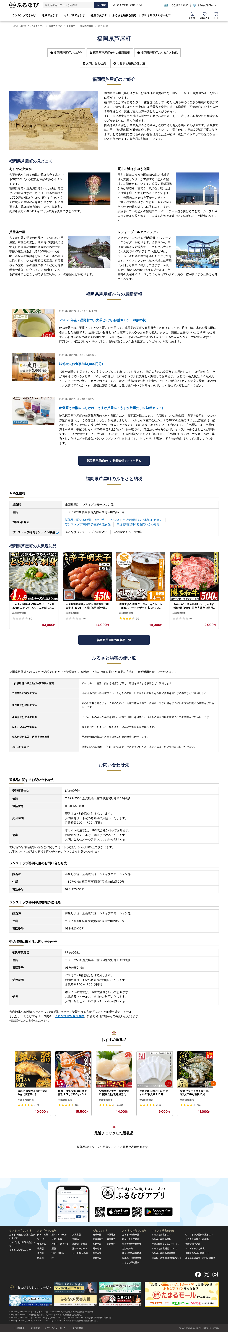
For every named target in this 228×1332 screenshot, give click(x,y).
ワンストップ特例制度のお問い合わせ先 (136, 520)
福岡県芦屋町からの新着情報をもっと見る (114, 460)
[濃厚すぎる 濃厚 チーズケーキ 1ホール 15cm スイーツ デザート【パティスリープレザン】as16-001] (140, 576)
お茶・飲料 (56, 1239)
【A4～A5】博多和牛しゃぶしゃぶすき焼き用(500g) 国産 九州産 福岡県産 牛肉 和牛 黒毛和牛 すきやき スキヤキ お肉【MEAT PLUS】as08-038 (194, 606)
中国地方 (111, 1234)
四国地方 (111, 1239)
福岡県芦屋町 (86, 26)
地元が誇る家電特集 (131, 1253)
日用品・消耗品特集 (131, 1257)
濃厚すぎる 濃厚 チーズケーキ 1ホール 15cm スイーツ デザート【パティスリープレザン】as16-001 (140, 606)
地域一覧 (97, 1234)
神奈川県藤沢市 (26, 1099)
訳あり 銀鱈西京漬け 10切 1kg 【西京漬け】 (32, 1092)
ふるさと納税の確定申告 (163, 1253)
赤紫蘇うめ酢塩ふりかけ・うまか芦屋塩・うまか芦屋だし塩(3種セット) (111, 408)
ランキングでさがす (24, 15)
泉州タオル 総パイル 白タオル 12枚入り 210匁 (153, 1092)
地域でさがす (50, 15)
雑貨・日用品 (57, 1253)
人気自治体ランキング (20, 1250)
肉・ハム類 (42, 1234)
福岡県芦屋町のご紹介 (68, 52)
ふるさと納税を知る (124, 15)
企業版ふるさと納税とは (197, 1253)
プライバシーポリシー (57, 1328)
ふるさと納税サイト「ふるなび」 (28, 26)
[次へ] (213, 1083)
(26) (199, 1105)
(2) (137, 618)
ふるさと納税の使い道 (131, 63)
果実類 (40, 1248)
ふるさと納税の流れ (161, 1239)
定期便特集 (127, 1248)
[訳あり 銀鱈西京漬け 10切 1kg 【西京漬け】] (33, 1069)
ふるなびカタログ (178, 5)
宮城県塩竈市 (65, 1099)
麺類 (53, 1248)
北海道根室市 (106, 1099)
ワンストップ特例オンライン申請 (33, 532)
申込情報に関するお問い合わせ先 (138, 524)
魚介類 (40, 1253)
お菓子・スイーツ (60, 1243)
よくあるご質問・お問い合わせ (128, 5)
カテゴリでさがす (74, 15)
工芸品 (75, 1239)
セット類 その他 (80, 1253)
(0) (30, 618)
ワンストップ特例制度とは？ (199, 1234)
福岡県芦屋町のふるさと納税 (159, 52)
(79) (77, 1105)
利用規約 (35, 1328)
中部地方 (97, 1253)
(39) (158, 1105)
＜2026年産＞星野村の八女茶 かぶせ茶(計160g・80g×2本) (102, 320)
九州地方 (71, 26)
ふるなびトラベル (206, 5)
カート (216, 18)
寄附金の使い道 (192, 1243)
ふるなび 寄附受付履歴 (69, 1016)
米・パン (41, 1239)
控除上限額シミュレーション (166, 1243)
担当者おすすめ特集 (131, 1243)
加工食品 (76, 1234)
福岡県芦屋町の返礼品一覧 (114, 640)
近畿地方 (97, 1257)
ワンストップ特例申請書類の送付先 (88, 524)
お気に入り (204, 18)
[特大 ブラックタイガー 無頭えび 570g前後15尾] (195, 1069)
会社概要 (20, 1328)
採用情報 (79, 1328)
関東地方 (97, 1248)
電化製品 (41, 1243)
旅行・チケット (79, 1248)
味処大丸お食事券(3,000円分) (81, 364)
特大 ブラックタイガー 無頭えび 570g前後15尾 (194, 1092)
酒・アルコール (58, 1234)
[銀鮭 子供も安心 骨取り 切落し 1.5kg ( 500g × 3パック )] (73, 1069)
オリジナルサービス (159, 15)
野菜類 (40, 1257)
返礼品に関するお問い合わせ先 (85, 520)
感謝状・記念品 (79, 1243)
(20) (36, 1105)
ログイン (192, 18)
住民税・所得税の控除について (167, 1257)
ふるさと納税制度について (164, 1248)
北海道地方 (98, 1239)
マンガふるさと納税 (194, 1248)
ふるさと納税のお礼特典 (197, 1239)
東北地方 (97, 1243)
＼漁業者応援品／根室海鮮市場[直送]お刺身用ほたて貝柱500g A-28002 (114, 1092)
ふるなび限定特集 (130, 1262)
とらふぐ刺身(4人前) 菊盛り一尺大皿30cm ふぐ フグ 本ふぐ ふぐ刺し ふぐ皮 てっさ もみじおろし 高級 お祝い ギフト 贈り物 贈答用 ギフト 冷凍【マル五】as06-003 (33, 606)
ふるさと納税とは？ (161, 1234)
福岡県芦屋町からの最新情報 (111, 52)
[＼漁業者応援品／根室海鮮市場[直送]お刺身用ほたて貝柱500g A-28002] (114, 1069)
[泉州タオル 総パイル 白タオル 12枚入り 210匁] (155, 1069)
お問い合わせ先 (96, 63)
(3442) (119, 1105)
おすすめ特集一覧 (130, 1234)
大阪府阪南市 (146, 1099)
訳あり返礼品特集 (130, 1239)
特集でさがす (99, 15)
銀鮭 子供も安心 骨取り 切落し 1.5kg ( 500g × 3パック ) (73, 1092)
